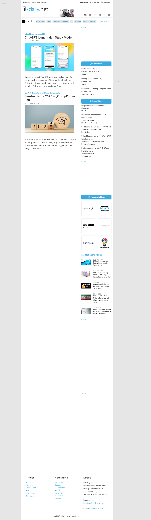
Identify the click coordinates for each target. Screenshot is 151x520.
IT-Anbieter (59, 495)
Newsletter (59, 493)
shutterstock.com (96, 508)
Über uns (29, 485)
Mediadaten (59, 482)
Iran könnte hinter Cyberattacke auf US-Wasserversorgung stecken (101, 299)
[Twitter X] (104, 15)
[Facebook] (99, 15)
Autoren (58, 499)
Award (57, 490)
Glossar (58, 485)
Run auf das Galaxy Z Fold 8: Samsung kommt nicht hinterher (102, 275)
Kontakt (29, 482)
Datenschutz (31, 488)
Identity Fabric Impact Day (91, 79)
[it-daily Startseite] (39, 9)
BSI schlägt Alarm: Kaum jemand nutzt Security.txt (100, 263)
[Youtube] (109, 15)
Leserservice (60, 488)
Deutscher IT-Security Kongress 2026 (96, 89)
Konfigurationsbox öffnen (93, 503)
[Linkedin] (90, 15)
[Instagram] (95, 15)
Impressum (30, 493)
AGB (27, 490)
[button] (27, 21)
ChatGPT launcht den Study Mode (48, 37)
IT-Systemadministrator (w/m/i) (93, 106)
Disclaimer (30, 496)
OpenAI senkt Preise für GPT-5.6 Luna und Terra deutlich (101, 286)
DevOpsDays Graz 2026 (90, 69)
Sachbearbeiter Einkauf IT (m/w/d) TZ (96, 127)
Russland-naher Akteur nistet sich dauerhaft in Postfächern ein (102, 311)
